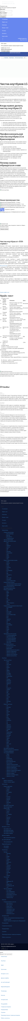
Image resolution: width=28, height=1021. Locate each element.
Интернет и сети (6, 826)
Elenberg (8, 868)
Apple (7, 592)
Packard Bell (9, 553)
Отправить (3, 16)
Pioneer (8, 875)
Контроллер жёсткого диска (12, 650)
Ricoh (7, 801)
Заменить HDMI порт (11, 771)
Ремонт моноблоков (8, 589)
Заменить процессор (11, 652)
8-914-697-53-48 (5, 54)
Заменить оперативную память (13, 770)
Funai (7, 871)
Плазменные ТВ (10, 885)
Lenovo (8, 547)
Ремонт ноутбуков (8, 704)
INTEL (7, 566)
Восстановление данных (9, 837)
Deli (7, 823)
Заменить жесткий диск (11, 654)
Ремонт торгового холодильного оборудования (14, 920)
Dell (7, 548)
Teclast (8, 604)
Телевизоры (5, 849)
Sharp (7, 860)
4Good (8, 671)
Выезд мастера (3, 265)
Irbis (7, 558)
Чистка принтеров (8, 806)
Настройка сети (7, 828)
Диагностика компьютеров (10, 541)
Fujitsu (8, 694)
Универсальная (10, 538)
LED (7, 887)
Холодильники (5, 915)
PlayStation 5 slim (10, 909)
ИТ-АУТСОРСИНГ (6, 839)
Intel (7, 554)
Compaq (8, 679)
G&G (7, 793)
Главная (6, 57)
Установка (6, 847)
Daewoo (8, 866)
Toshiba (8, 689)
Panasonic (8, 688)
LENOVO (8, 567)
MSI (7, 573)
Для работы (9, 536)
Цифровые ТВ (9, 881)
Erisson (8, 869)
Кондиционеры (5, 928)
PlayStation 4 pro (10, 913)
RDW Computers (10, 602)
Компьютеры (5, 530)
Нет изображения (10, 891)
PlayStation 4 (9, 912)
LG (7, 686)
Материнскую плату (11, 645)
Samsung (8, 551)
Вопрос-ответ (5, 27)
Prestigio (8, 673)
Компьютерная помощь (9, 582)
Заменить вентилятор (11, 655)
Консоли (4, 899)
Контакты (4, 33)
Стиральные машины (7, 925)
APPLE (8, 563)
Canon (7, 789)
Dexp (7, 663)
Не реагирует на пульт (11, 894)
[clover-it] (4, 949)
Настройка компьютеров (9, 588)
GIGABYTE (9, 575)
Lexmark (8, 798)
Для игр (8, 535)
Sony (7, 691)
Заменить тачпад (10, 776)
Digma (7, 670)
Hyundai (8, 872)
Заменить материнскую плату (13, 766)
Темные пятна (9, 897)
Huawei (8, 824)
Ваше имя (3, 9)
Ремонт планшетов (8, 780)
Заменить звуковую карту (12, 774)
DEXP (7, 557)
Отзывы (4, 30)
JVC (7, 874)
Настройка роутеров (8, 830)
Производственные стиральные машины (11, 934)
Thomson (8, 865)
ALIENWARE (9, 570)
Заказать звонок (4, 229)
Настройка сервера (8, 833)
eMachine (8, 674)
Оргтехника (4, 784)
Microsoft (8, 664)
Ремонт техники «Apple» (9, 782)
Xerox (7, 804)
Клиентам (4, 25)
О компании (4, 19)
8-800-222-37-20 (5, 52)
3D (7, 878)
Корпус (8, 757)
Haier (7, 666)
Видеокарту (9, 648)
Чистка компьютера (8, 539)
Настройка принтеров (9, 805)
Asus (7, 544)
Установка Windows (11, 639)
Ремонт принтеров (8, 786)
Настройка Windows (11, 641)
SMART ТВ (8, 884)
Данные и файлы (6, 835)
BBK (7, 863)
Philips (8, 856)
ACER (7, 561)
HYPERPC (8, 579)
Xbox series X (9, 904)
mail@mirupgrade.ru (22, 38)
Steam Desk (9, 906)
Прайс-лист (5, 22)
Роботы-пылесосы (6, 937)
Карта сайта (5, 36)
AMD (7, 555)
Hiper (7, 595)
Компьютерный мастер (9, 586)
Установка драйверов (11, 635)
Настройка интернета (9, 831)
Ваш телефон (3, 12)
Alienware (8, 680)
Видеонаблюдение (6, 844)
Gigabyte (8, 545)
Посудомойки (5, 923)
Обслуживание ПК (8, 841)
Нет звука (8, 890)
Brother (8, 787)
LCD (7, 879)
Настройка (6, 846)
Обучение (8, 642)
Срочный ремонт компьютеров (13, 585)
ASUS (7, 564)
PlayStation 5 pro (10, 910)
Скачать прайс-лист (4, 292)
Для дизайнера (9, 533)
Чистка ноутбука (19, 57)
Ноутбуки (11, 57)
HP (7, 550)
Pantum (8, 799)
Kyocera (8, 796)
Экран (7, 754)
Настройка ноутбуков (9, 748)
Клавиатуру (9, 758)
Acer (7, 542)
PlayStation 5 (9, 907)
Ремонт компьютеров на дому (10, 560)
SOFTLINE (8, 577)
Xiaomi (8, 667)
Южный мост (9, 763)
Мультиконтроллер (10, 761)
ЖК (7, 882)
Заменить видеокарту (11, 651)
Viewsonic (8, 682)
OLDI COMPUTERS (10, 580)
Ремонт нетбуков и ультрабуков (11, 749)
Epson (7, 790)
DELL (7, 569)
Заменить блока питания (12, 764)
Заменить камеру (10, 773)
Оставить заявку (5, 51)
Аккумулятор (9, 760)
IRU (7, 576)
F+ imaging (8, 792)
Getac (7, 661)
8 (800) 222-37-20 (5, 48)
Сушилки (4, 931)
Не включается (10, 896)
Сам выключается (10, 893)
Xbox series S (9, 903)
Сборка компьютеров (9, 532)
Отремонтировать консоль (10, 901)
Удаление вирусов (10, 636)
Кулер (7, 755)
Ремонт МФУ (7, 808)
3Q (7, 702)
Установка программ (11, 638)
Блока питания (9, 647)
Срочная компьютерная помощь (13, 583)
